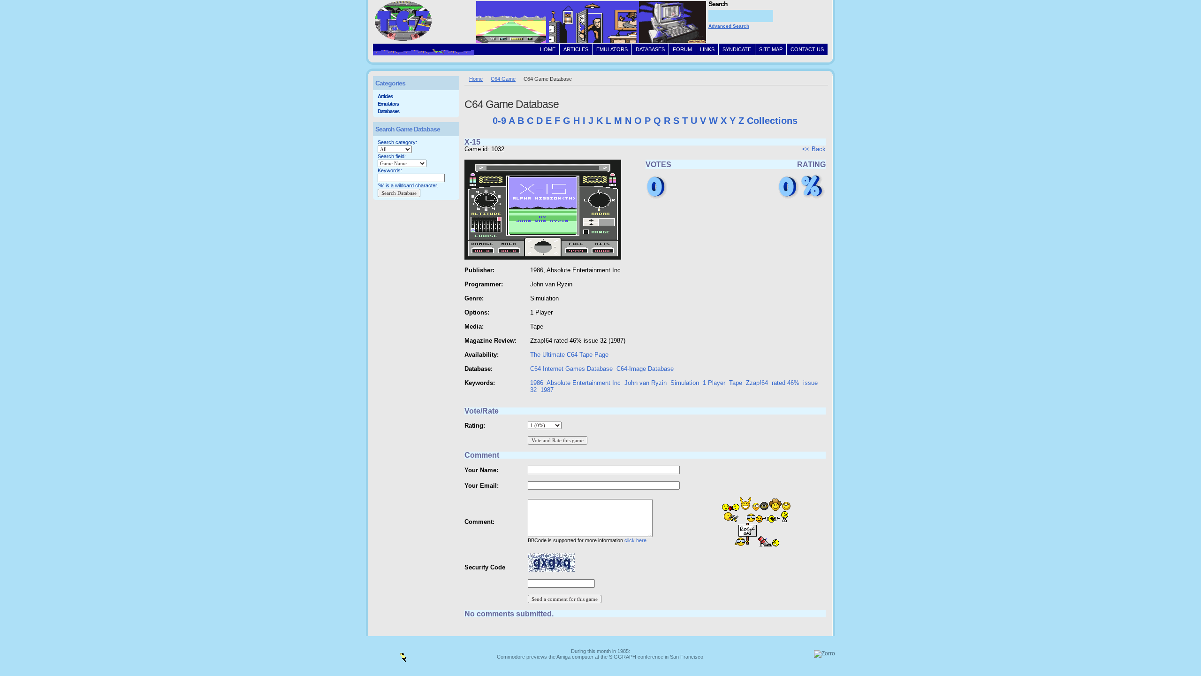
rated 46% (785, 382)
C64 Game (503, 79)
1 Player (714, 382)
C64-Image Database (645, 368)
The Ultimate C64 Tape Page (569, 354)
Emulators (388, 104)
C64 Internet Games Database (571, 368)
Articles (385, 96)
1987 (547, 389)
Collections (772, 120)
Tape (735, 382)
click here (635, 540)
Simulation (684, 382)
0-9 (499, 120)
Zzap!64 (757, 382)
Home (476, 79)
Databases (388, 111)
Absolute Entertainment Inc (584, 382)
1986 (536, 382)
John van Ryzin (645, 382)
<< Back (814, 149)
